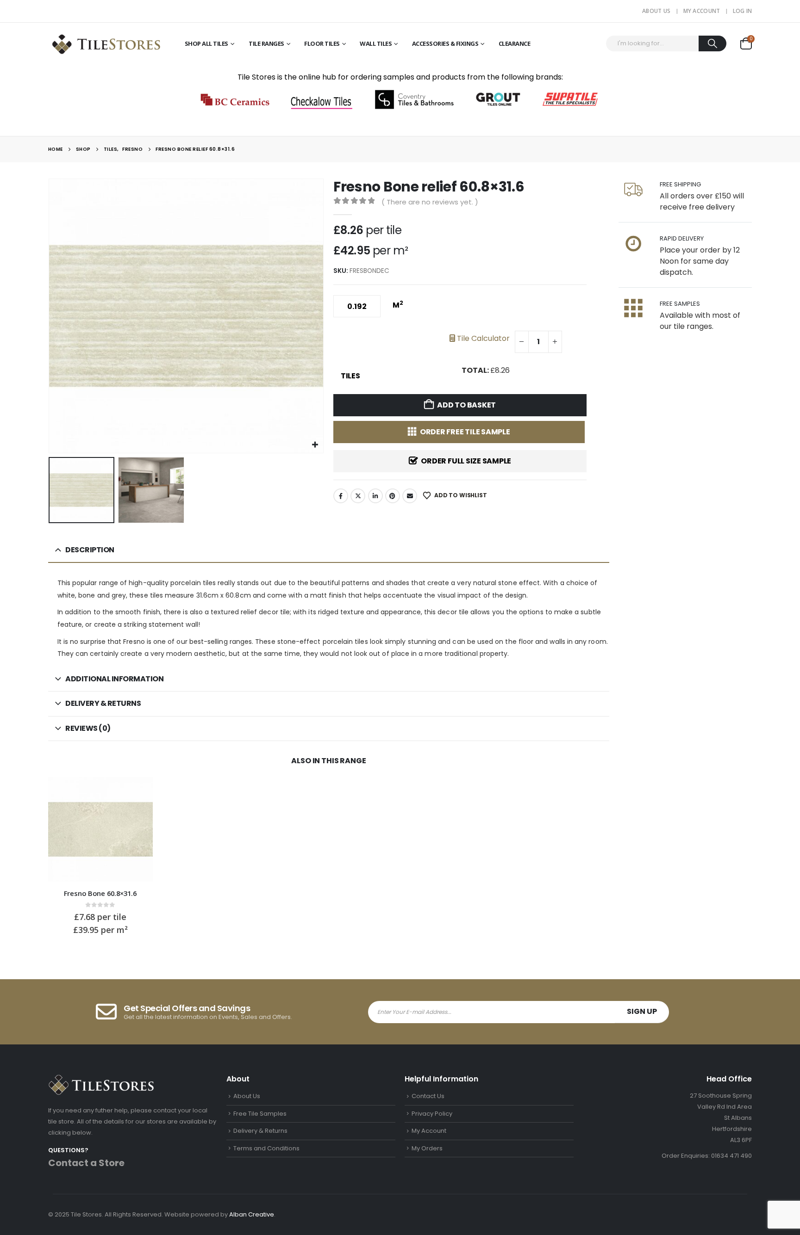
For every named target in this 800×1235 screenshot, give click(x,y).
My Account (701, 11)
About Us (656, 11)
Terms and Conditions (266, 1148)
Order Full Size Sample (466, 461)
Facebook (340, 495)
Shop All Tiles (206, 43)
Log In (742, 11)
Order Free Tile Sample (465, 431)
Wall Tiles (376, 43)
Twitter (357, 495)
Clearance (515, 43)
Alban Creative (251, 1214)
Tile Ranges (266, 43)
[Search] (713, 43)
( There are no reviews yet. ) (429, 202)
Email (409, 495)
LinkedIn (375, 495)
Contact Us (428, 1096)
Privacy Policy (432, 1113)
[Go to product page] (100, 829)
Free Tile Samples (260, 1113)
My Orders (427, 1148)
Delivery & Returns (260, 1130)
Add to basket (466, 405)
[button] (50, 316)
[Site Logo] (106, 43)
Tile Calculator (482, 338)
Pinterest (392, 495)
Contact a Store (86, 1162)
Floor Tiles (322, 43)
